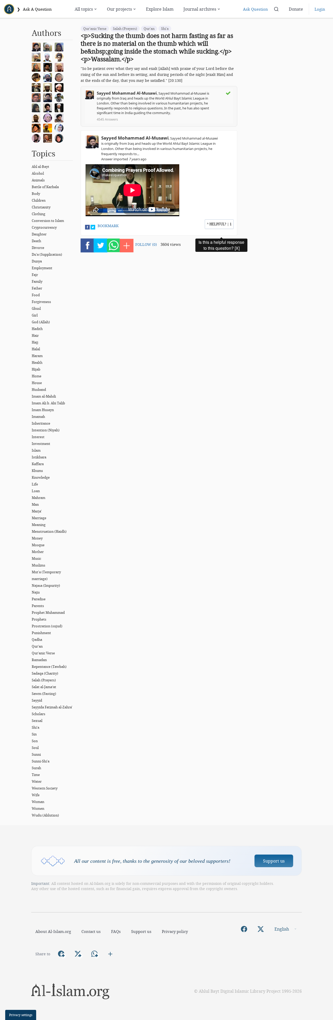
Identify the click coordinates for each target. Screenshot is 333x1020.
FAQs (116, 931)
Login (320, 9)
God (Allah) (41, 322)
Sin (34, 734)
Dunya (37, 261)
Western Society (44, 788)
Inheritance (41, 423)
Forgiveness (41, 301)
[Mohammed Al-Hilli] (60, 107)
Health (37, 362)
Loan (36, 491)
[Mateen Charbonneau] (60, 66)
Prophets (39, 619)
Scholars (38, 714)
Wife (36, 795)
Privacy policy (175, 931)
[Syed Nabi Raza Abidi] (60, 117)
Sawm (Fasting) (44, 693)
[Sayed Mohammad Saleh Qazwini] (37, 127)
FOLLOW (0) (146, 244)
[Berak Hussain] (60, 137)
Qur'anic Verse (43, 653)
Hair (35, 335)
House (37, 382)
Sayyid (37, 700)
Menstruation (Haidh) (49, 531)
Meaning (39, 524)
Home (36, 376)
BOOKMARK (108, 225)
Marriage (39, 518)
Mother (38, 551)
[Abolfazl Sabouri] (49, 77)
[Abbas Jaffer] (37, 97)
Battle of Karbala (45, 187)
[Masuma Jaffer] (37, 107)
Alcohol (38, 173)
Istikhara (39, 457)
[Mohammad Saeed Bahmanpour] (37, 87)
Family (37, 281)
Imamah (38, 416)
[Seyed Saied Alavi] (49, 107)
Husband (39, 389)
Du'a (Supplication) (47, 254)
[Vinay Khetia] (60, 87)
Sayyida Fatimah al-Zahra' (52, 707)
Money (37, 538)
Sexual (37, 720)
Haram (37, 355)
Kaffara (38, 464)
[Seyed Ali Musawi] (49, 97)
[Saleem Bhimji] (49, 87)
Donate (296, 9)
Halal (36, 349)
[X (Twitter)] (260, 928)
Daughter (39, 234)
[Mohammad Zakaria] (37, 117)
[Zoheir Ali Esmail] (37, 56)
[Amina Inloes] (60, 46)
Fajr (35, 274)
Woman (38, 801)
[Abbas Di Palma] (49, 56)
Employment (42, 268)
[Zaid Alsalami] (49, 46)
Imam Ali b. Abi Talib (48, 403)
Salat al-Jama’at (44, 687)
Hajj (35, 342)
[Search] (276, 9)
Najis (36, 592)
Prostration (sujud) (47, 626)
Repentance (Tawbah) (49, 666)
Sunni (36, 754)
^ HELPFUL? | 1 (219, 224)
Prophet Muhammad (48, 612)
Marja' (37, 511)
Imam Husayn (43, 409)
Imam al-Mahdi (44, 396)
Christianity (41, 207)
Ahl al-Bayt (40, 166)
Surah (36, 768)
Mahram (38, 497)
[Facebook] (244, 928)
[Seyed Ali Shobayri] (60, 56)
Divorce (38, 247)
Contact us (91, 931)
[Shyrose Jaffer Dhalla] (49, 117)
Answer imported (123, 159)
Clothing (38, 214)
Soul (35, 747)
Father (37, 288)
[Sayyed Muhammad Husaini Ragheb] (49, 66)
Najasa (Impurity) (46, 585)
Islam (36, 450)
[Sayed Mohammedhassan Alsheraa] (37, 137)
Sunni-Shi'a (40, 761)
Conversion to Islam (48, 220)
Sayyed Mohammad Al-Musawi (127, 93)
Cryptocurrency (44, 227)
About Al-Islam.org (53, 931)
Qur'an (37, 646)
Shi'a (35, 727)
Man (35, 504)
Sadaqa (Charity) (45, 673)
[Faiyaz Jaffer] (49, 137)
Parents (38, 605)
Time (36, 774)
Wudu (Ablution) (45, 815)
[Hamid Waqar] (49, 127)
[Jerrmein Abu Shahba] (60, 127)
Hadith (37, 328)
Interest (38, 437)
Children (39, 200)
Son (35, 741)
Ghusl (36, 308)
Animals (38, 180)
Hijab (36, 369)
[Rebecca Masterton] (37, 66)
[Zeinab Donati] (60, 77)
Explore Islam (160, 9)
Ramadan (39, 659)
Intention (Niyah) (46, 430)
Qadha (37, 639)
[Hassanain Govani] (60, 97)
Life (35, 484)
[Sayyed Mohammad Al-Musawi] (37, 46)
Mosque (38, 545)
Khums (37, 470)
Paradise (39, 599)
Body (36, 193)
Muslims (38, 565)
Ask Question (255, 9)
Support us (274, 861)
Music (36, 558)
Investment (41, 443)
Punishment (41, 632)
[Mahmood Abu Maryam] (37, 77)
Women (38, 808)
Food (36, 295)
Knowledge (41, 477)
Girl (35, 315)
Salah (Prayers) (44, 680)
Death (36, 241)
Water (37, 781)
